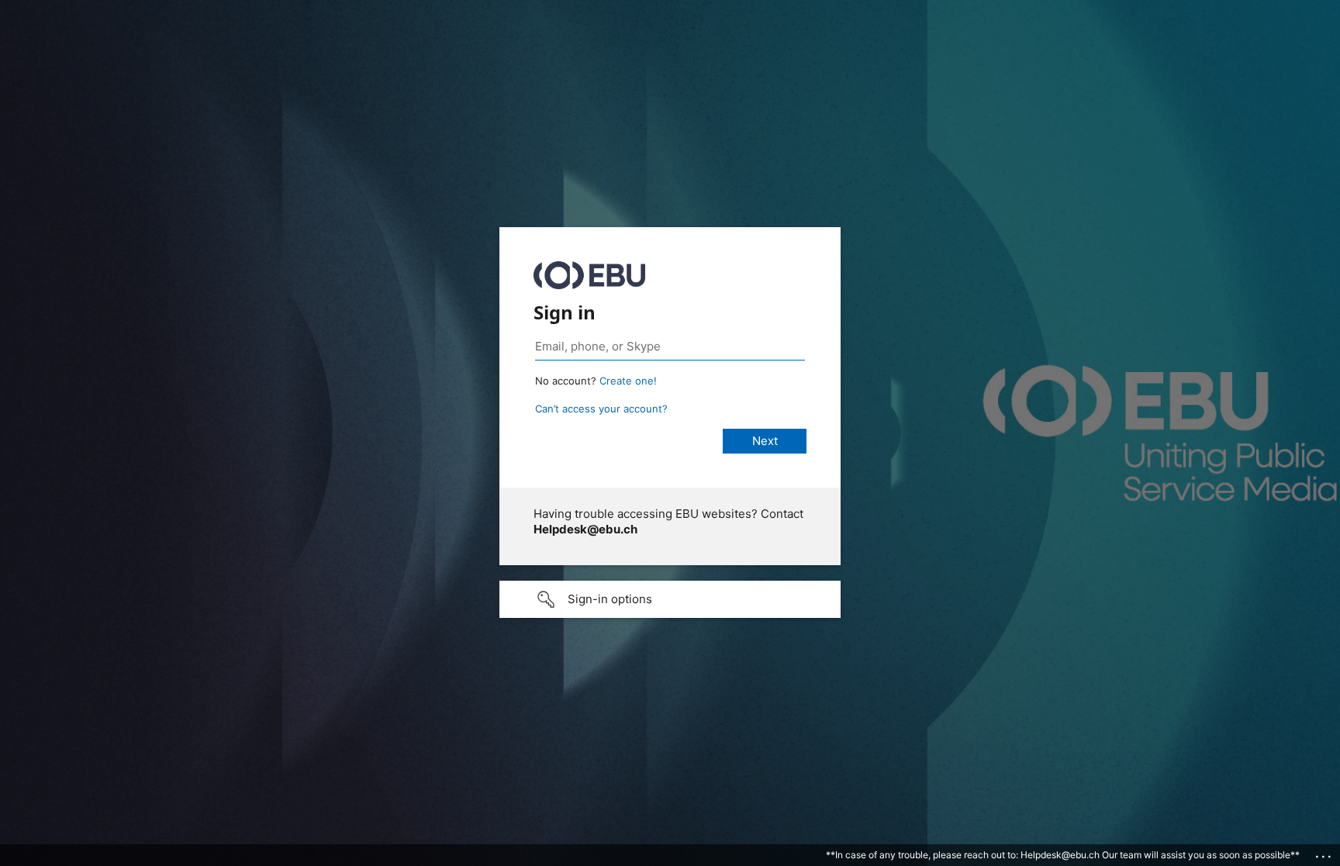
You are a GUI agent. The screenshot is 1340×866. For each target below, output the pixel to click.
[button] (670, 599)
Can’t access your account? (601, 408)
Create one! (628, 380)
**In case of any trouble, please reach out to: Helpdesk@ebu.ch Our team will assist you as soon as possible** (1063, 855)
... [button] (1324, 853)
